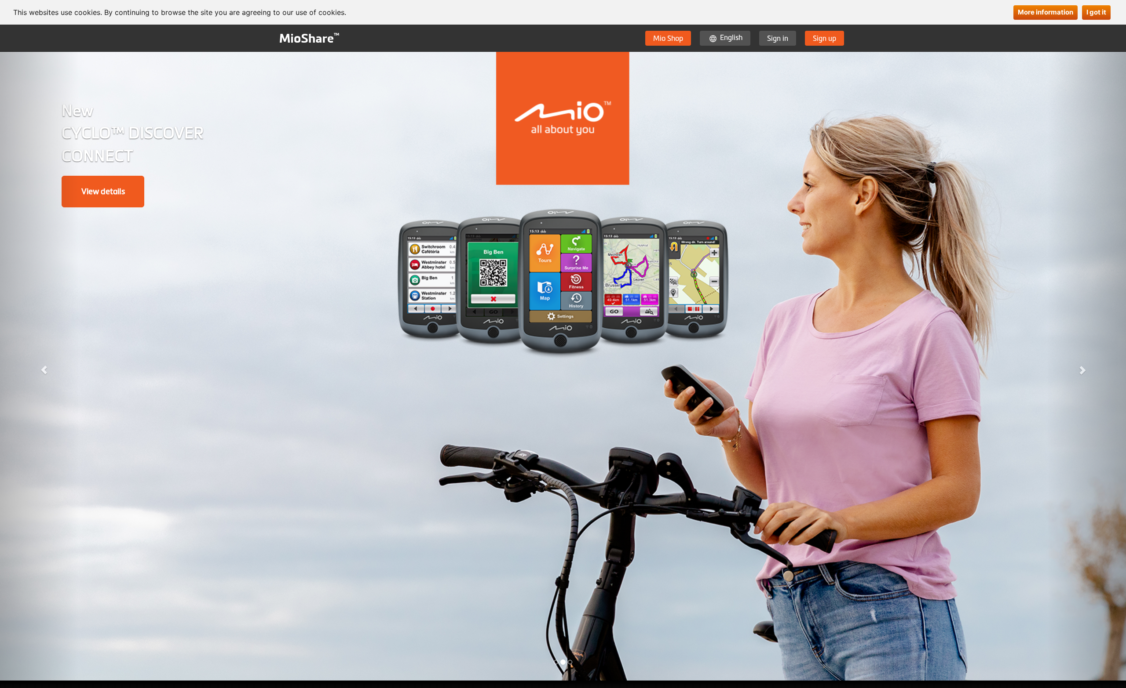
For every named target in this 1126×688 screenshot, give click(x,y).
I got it (1096, 12)
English (731, 37)
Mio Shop (668, 38)
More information (1045, 12)
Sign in (777, 38)
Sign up (824, 38)
